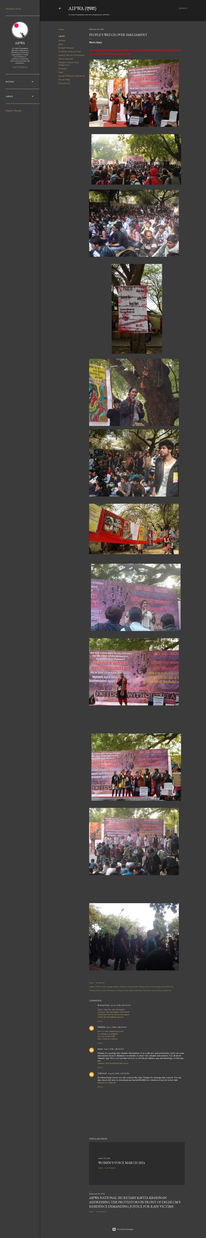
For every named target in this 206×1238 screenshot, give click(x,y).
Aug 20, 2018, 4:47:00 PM (118, 1073)
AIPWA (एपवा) (82, 8)
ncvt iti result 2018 (106, 1036)
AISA (60, 44)
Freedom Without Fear (69, 51)
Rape (60, 72)
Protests (62, 68)
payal (100, 1049)
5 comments (110, 1168)
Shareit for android (107, 1082)
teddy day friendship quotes (111, 1017)
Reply (100, 1021)
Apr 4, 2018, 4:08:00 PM (117, 1027)
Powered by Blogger (125, 1229)
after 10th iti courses (107, 1039)
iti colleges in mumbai (108, 1034)
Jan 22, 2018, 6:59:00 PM (121, 1005)
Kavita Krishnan (65, 59)
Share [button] (61, 29)
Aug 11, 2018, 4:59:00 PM (114, 1049)
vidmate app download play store (113, 1063)
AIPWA (61, 40)
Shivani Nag (64, 79)
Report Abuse (13, 110)
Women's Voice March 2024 (121, 1162)
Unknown (102, 1073)
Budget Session (66, 48)
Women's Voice (13, 9)
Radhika (101, 1027)
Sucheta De (64, 83)
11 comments (101, 1212)
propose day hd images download (113, 1012)
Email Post (100, 983)
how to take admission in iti (110, 1031)
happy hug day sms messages (111, 1009)
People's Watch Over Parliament (68, 63)
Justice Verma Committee (71, 55)
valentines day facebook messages (113, 1014)
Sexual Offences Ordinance (71, 76)
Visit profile (19, 67)
